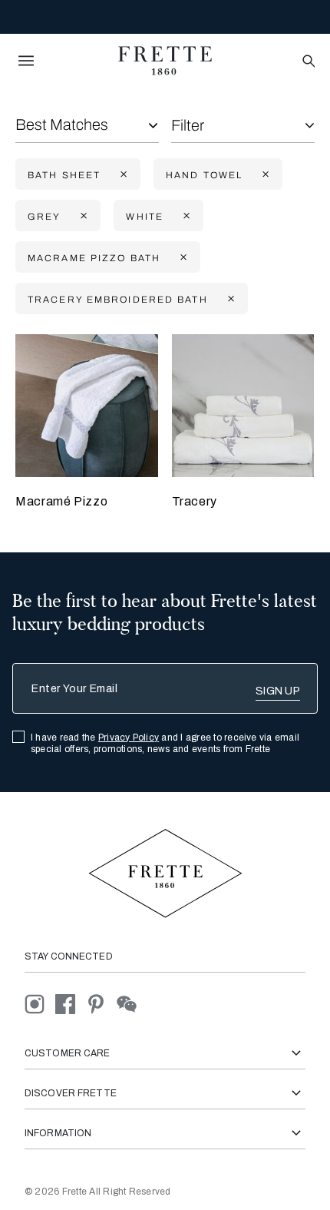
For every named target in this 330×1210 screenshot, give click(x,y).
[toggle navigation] (26, 60)
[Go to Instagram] (40, 1003)
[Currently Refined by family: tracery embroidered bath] (229, 299)
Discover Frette (71, 1093)
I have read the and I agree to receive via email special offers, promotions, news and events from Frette (165, 743)
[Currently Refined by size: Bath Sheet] (122, 175)
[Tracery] (243, 405)
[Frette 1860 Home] (165, 60)
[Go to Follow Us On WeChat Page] (131, 1003)
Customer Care (68, 1053)
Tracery (194, 501)
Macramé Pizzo (61, 501)
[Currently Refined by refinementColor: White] (185, 216)
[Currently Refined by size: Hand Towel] (264, 175)
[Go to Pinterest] (101, 1003)
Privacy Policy (128, 737)
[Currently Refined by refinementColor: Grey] (82, 216)
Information (58, 1133)
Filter (187, 125)
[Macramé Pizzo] (86, 405)
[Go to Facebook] (70, 1003)
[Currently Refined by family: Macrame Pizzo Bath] (182, 258)
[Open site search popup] (307, 61)
